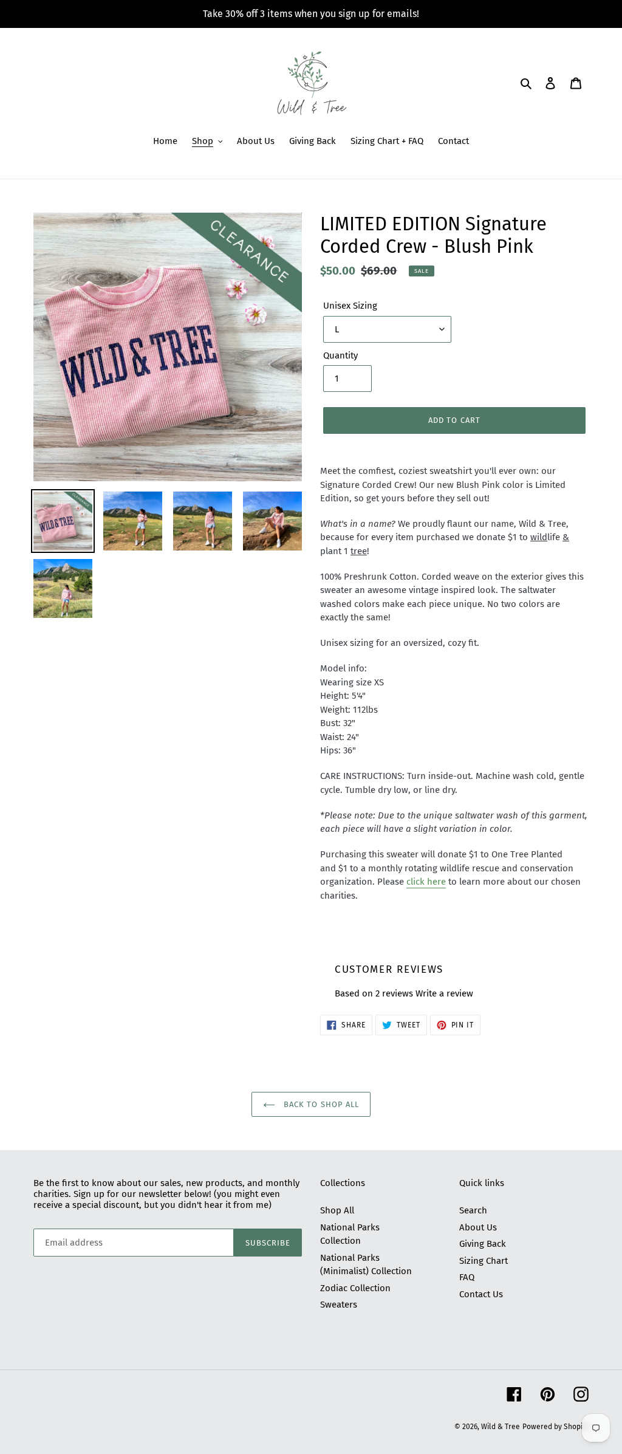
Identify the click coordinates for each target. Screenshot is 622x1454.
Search (473, 1210)
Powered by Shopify (555, 1426)
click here (426, 881)
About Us (478, 1227)
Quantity (340, 355)
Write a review (444, 993)
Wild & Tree (500, 1426)
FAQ (466, 1277)
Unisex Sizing (350, 305)
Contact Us (481, 1294)
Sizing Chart (483, 1260)
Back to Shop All (320, 1104)
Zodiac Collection (355, 1288)
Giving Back (482, 1243)
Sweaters (338, 1304)
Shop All (337, 1210)
